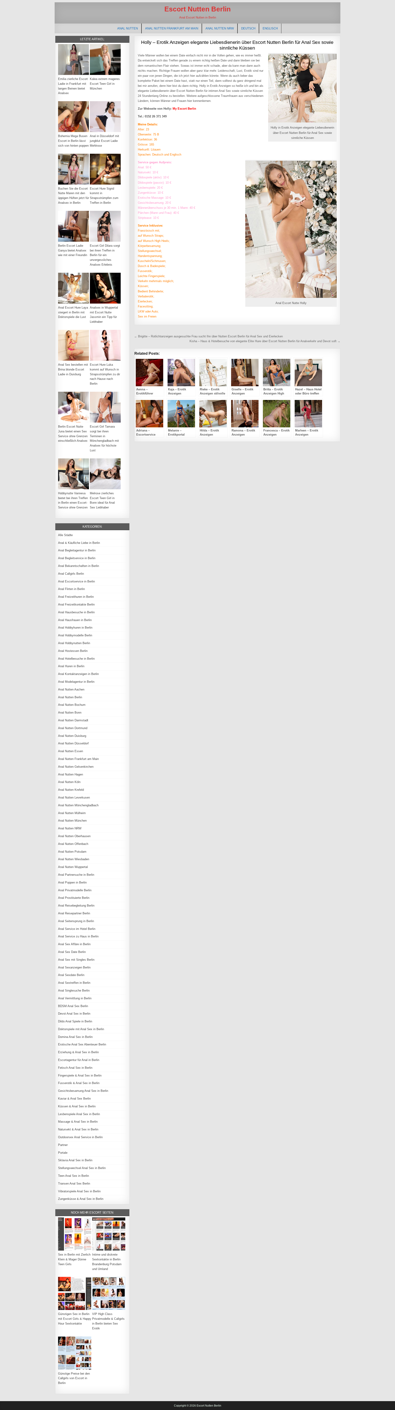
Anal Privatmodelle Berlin (74, 890)
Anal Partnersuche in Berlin (76, 874)
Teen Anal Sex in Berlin (73, 1175)
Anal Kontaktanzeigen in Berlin (78, 674)
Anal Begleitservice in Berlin (76, 558)
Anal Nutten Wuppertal (73, 867)
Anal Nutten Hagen (70, 774)
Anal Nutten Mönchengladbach (78, 805)
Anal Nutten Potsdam (72, 851)
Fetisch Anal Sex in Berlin (75, 1067)
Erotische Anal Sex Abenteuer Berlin (82, 1044)
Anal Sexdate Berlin (71, 975)
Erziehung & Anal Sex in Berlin (78, 1052)
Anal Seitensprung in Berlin (76, 921)
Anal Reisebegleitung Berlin (76, 905)
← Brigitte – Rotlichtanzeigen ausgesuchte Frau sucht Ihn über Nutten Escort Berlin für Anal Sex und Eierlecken (208, 336)
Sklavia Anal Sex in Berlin (75, 1160)
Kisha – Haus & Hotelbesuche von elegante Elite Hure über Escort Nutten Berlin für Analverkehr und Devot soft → (264, 341)
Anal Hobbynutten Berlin (74, 643)
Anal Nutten (127, 28)
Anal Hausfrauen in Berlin (75, 620)
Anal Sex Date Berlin (72, 952)
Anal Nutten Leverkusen (74, 797)
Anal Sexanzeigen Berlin (74, 967)
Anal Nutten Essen (70, 751)
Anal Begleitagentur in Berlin (77, 550)
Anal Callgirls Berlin (71, 573)
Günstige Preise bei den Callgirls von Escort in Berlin (74, 1378)
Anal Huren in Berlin (71, 666)
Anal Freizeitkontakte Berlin (76, 604)
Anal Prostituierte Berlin (73, 897)
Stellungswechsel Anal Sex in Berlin (82, 1168)
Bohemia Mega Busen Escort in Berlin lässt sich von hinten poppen (73, 140)
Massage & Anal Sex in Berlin (78, 1121)
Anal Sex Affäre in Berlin (74, 944)
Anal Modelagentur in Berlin (76, 681)
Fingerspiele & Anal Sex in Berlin (79, 1075)
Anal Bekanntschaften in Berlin (78, 566)
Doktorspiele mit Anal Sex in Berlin (81, 1029)
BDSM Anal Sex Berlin (73, 1006)
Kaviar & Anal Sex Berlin (74, 1098)
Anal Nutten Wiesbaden (73, 859)
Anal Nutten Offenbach (73, 844)
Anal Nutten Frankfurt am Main (171, 28)
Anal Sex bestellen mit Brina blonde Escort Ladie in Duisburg (73, 369)
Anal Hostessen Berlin (73, 651)
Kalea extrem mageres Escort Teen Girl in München (105, 83)
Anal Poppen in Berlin (72, 882)
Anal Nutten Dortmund (72, 728)
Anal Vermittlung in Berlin (74, 998)
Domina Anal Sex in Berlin (75, 1037)
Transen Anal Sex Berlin (74, 1183)
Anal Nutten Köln (69, 782)
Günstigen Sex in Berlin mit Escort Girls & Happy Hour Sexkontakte (74, 1318)
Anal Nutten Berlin (70, 697)
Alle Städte (65, 535)
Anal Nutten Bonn (69, 712)
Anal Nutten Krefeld (71, 789)
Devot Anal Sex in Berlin (74, 1013)
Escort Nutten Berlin (197, 9)
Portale (62, 1152)
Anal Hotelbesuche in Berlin (76, 658)
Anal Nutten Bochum (71, 704)
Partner (63, 1145)
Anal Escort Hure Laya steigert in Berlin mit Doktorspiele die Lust (73, 312)
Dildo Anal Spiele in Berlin (75, 1021)
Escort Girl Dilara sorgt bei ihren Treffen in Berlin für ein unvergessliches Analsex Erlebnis (105, 255)
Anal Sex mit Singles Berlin (76, 959)
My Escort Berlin (184, 108)
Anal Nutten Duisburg (72, 736)
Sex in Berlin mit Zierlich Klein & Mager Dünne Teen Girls (74, 1259)
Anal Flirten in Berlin (71, 589)
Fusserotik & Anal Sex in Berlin (78, 1083)
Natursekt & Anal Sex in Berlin (78, 1129)
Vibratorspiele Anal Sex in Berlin (79, 1191)
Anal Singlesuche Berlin (74, 990)
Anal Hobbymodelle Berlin (75, 635)
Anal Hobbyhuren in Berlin (75, 627)
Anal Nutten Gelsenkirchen (75, 766)
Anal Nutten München (72, 820)
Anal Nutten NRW (220, 28)
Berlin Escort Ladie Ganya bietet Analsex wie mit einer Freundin (72, 250)
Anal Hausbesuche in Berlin (76, 612)
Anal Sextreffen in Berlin (74, 982)
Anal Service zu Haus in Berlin (78, 936)
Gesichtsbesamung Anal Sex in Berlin (83, 1091)
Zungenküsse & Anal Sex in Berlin (80, 1199)
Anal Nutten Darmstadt (73, 720)
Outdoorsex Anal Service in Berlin (80, 1137)
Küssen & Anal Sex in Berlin (77, 1106)
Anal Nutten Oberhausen (74, 836)
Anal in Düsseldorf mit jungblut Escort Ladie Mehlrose (104, 140)
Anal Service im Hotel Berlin (76, 929)
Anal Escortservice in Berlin (76, 581)
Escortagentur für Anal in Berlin (78, 1060)
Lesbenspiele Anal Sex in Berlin (79, 1114)
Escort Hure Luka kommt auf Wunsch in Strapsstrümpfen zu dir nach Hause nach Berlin (105, 374)
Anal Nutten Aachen (71, 689)
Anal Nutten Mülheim (72, 813)
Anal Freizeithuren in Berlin (76, 596)
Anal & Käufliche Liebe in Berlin (79, 543)
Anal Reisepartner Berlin (74, 913)
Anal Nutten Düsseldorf (73, 743)
